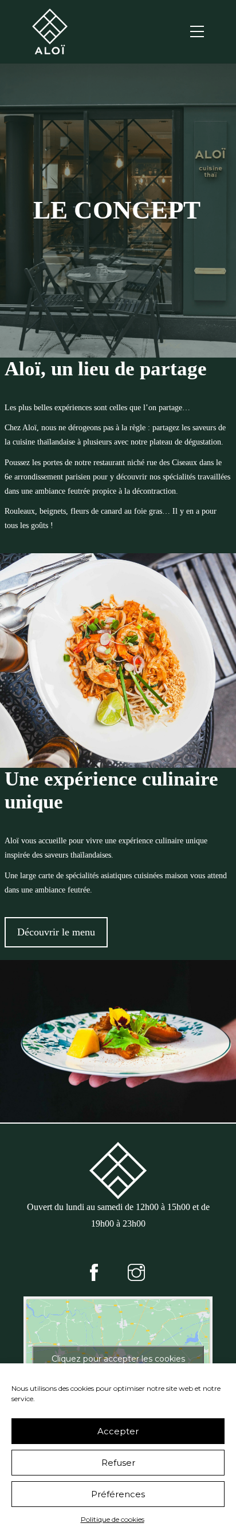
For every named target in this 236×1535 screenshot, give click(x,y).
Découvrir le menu (56, 932)
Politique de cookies (112, 1519)
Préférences (118, 1494)
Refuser (118, 1462)
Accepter (118, 1431)
